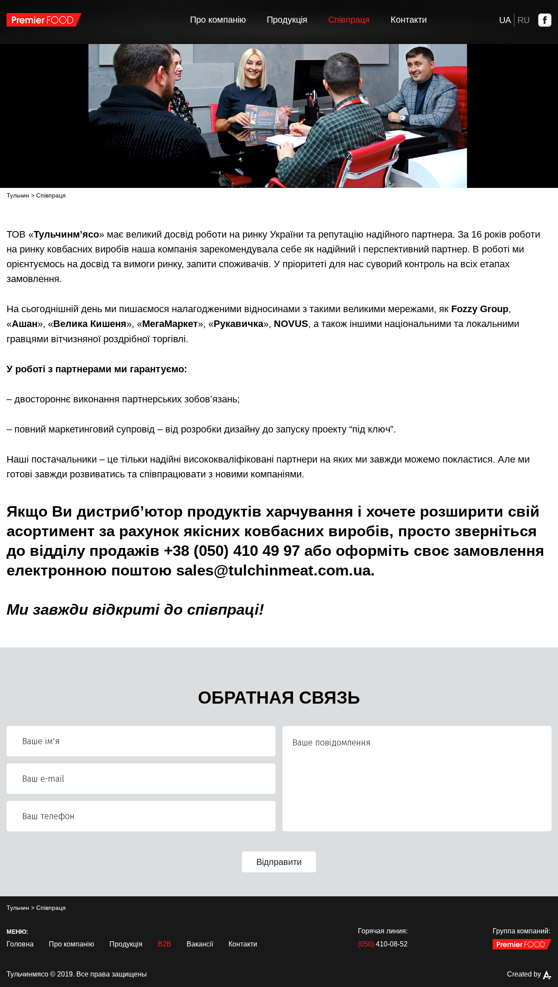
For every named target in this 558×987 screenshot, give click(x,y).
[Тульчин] (44, 20)
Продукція (287, 19)
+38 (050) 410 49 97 (232, 550)
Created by (525, 974)
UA (505, 20)
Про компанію (218, 19)
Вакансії (200, 944)
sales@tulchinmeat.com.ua (273, 570)
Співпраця (349, 19)
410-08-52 (383, 944)
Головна (20, 944)
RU (523, 20)
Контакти (409, 19)
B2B (164, 944)
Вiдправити (279, 862)
